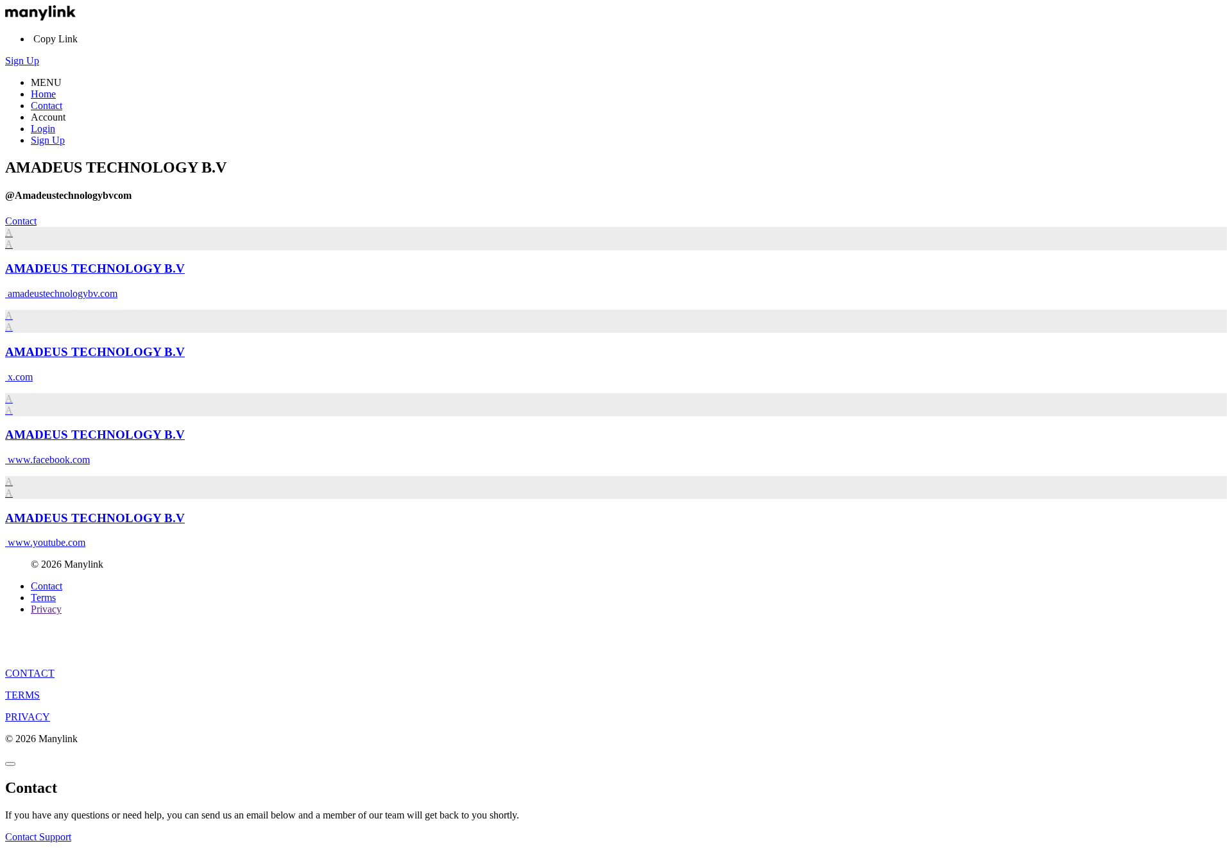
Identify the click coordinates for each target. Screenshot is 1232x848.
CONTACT (30, 673)
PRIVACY (27, 716)
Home (43, 94)
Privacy (46, 609)
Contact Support (38, 836)
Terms (43, 597)
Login (43, 128)
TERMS (22, 695)
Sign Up (22, 60)
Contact (46, 105)
